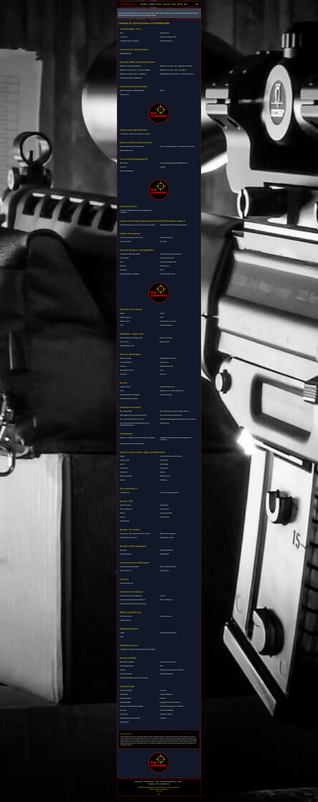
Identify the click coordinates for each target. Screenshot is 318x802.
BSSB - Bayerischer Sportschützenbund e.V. (133, 415)
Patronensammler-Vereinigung (130, 395)
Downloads (166, 4)
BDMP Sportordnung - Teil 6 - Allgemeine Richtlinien (176, 66)
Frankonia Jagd (124, 460)
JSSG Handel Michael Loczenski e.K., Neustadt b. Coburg (137, 225)
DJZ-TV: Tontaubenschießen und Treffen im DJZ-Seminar (177, 146)
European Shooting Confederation (131, 596)
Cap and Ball (124, 694)
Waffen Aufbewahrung (130, 612)
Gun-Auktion (164, 460)
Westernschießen (128, 657)
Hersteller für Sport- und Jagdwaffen (137, 250)
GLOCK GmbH (124, 258)
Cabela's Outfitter (125, 241)
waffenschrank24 (125, 620)
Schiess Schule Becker (167, 710)
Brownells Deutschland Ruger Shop (131, 338)
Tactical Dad (124, 714)
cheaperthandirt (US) (126, 583)
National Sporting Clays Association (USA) (133, 604)
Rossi (161, 317)
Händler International (130, 233)
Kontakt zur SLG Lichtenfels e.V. (159, 784)
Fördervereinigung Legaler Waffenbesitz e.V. (174, 163)
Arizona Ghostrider (126, 690)
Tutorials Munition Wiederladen (134, 562)
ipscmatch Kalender (166, 513)
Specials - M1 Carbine (130, 529)
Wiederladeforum (125, 570)
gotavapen (123, 550)
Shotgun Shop (124, 94)
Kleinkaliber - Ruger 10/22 (132, 333)
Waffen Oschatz (165, 476)
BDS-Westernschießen (127, 662)
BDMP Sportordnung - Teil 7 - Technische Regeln (135, 70)
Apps (185, 4)
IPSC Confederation (126, 509)
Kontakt (180, 4)
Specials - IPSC (126, 501)
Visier (122, 637)
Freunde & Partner (128, 206)
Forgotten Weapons (166, 694)
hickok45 (163, 698)
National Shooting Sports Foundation (171, 706)
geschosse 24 (164, 362)
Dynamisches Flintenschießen (134, 86)
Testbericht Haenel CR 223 (168, 37)
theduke (162, 472)
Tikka (161, 270)
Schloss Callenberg (166, 395)
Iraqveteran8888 (125, 702)
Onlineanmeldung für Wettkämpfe (131, 78)
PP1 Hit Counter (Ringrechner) (169, 492)
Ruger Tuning (124, 342)
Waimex (122, 480)
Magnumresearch (125, 317)
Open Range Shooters (127, 666)
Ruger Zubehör (165, 342)
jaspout (122, 464)
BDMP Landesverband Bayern (159, 789)
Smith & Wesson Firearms (168, 321)
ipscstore (123, 517)
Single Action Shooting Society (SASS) (171, 670)
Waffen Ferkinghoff (126, 476)
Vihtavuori (163, 374)
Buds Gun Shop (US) (166, 237)
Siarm (162, 370)
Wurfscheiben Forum (126, 150)
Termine (158, 4)
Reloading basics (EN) (126, 370)
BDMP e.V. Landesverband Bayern (130, 66)
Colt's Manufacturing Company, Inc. (171, 254)
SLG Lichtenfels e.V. (129, 488)
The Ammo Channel (166, 714)
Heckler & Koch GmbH (167, 258)
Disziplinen (144, 4)
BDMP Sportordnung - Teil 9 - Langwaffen (133, 74)
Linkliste (152, 4)
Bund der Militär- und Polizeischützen (137, 62)
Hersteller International (131, 309)
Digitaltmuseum (125, 387)
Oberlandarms (164, 33)
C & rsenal (163, 690)
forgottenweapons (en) (167, 387)
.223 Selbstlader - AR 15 (131, 29)
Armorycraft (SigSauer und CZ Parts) (131, 237)
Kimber (162, 313)
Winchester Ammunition (167, 274)
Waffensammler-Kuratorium (129, 399)
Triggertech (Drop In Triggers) (129, 41)
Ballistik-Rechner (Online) (168, 358)
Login (197, 4)
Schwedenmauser (125, 554)
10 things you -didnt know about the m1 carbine (135, 134)
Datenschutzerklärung (167, 781)
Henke (122, 391)
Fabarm (162, 90)
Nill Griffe (123, 266)
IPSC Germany (164, 509)
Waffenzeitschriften (129, 628)
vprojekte (163, 718)
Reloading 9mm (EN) (166, 366)
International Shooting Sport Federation (132, 600)
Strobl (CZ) (163, 241)
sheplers (122, 670)
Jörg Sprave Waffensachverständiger (131, 706)
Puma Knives (124, 468)
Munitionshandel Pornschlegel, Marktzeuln (173, 225)
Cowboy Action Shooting (167, 662)
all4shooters (124, 163)
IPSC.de (122, 513)
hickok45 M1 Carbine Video (128, 537)
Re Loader (123, 710)
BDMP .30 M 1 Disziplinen (168, 533)
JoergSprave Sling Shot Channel (170, 702)
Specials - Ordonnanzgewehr (133, 546)
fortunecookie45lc (126, 362)
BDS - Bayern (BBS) (126, 411)
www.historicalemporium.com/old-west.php (134, 678)
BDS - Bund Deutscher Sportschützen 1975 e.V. (174, 411)
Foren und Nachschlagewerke (134, 159)
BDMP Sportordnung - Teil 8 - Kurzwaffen (173, 70)
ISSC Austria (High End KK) (168, 262)
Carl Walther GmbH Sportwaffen (130, 254)
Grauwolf (123, 366)
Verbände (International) (131, 591)
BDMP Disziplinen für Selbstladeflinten (132, 90)
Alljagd (122, 456)
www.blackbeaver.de (166, 674)
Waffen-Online (164, 423)
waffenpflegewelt (125, 53)
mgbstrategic (164, 464)
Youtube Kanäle (127, 686)
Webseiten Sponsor (129, 645)
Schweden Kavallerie (166, 550)
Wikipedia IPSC (124, 521)
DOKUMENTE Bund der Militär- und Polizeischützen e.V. (177, 74)
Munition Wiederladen (130, 354)
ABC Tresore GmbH (126, 616)
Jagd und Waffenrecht (127, 171)
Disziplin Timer (124, 492)
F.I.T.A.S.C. (163, 596)
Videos (174, 4)
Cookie (179, 781)
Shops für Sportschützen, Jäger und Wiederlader (142, 452)
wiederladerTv (164, 570)
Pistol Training (164, 517)
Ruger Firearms (125, 321)
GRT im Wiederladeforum (168, 567)
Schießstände (126, 433)
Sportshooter (164, 468)
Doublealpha (164, 505)
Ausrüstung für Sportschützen (134, 49)
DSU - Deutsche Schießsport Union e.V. (132, 419)
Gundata (162, 167)
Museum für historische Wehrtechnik (171, 391)
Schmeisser (123, 37)
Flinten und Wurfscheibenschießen (136, 142)
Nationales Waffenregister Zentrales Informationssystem (178, 419)
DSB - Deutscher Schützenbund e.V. (171, 415)
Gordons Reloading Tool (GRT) (129, 567)
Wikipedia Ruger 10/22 (127, 346)
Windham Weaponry (166, 41)
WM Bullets (163, 480)
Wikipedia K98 (164, 554)
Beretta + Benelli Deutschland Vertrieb (132, 146)
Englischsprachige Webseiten (133, 129)
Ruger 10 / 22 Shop (166, 338)
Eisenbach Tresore (166, 616)
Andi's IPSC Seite (125, 505)
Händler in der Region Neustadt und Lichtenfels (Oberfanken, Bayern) (152, 221)
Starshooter (124, 472)
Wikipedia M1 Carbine (167, 537)
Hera (121, 33)
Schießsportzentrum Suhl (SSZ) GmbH (132, 443)
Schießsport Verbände (130, 407)
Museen (123, 382)
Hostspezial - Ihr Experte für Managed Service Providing (137, 649)
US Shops (124, 579)
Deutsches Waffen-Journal (168, 633)
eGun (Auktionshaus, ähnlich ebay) (171, 456)
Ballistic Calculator (126, 358)
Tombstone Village (126, 674)
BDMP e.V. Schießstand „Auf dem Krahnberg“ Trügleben (137, 438)
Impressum (139, 781)
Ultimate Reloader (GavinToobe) (130, 718)
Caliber (122, 633)
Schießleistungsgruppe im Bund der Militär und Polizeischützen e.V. (159, 787)
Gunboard (123, 167)
